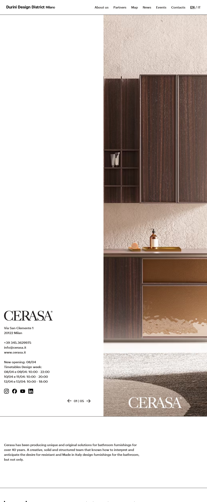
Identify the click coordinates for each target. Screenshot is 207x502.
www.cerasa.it (15, 352)
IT (199, 7)
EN (192, 7)
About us (102, 7)
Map (134, 7)
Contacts (178, 7)
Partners (119, 7)
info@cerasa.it (15, 347)
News (147, 7)
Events (161, 7)
